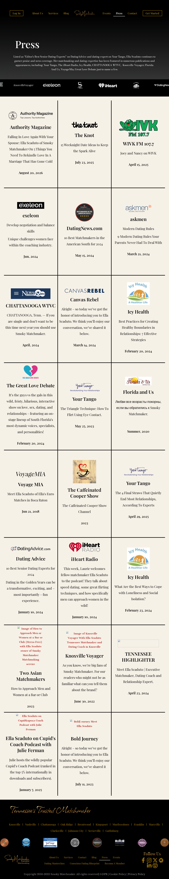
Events (107, 13)
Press (119, 13)
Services (53, 13)
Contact (132, 13)
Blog (66, 13)
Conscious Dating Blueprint (84, 863)
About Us (37, 13)
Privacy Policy (136, 874)
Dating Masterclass (54, 863)
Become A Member (115, 863)
